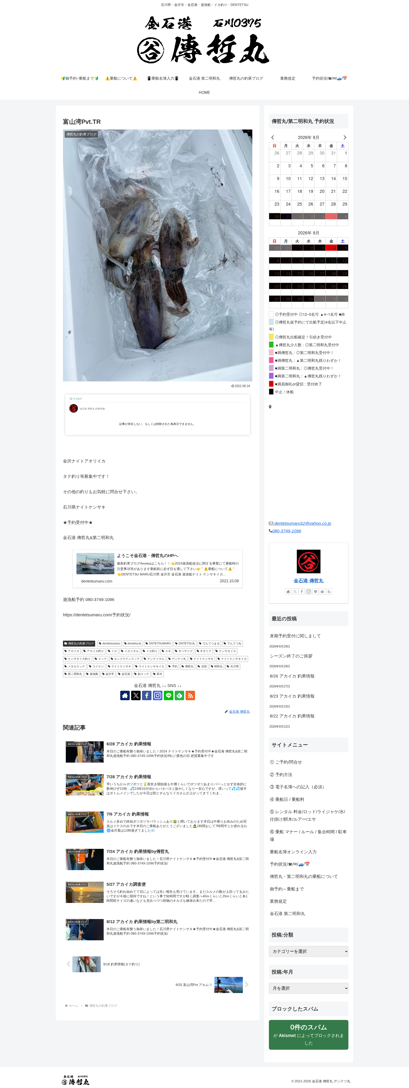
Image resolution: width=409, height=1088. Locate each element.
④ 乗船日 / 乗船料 (287, 799)
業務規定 (278, 901)
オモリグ (205, 651)
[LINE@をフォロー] (168, 695)
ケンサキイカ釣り (79, 659)
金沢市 (110, 674)
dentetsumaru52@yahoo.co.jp (302, 523)
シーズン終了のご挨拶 (291, 656)
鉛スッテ (143, 674)
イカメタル (131, 651)
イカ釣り (152, 651)
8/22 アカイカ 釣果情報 (292, 716)
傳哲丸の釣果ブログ (81, 643)
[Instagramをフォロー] (157, 695)
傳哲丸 (189, 666)
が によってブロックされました (308, 1036)
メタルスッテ (76, 666)
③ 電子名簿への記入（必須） (298, 787)
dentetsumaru (111, 643)
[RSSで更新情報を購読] (190, 695)
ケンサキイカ (227, 651)
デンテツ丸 (179, 659)
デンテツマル (155, 659)
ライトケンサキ (121, 666)
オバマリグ (185, 651)
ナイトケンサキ (203, 659)
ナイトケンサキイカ (234, 659)
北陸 (204, 666)
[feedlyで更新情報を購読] (179, 695)
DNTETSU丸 (187, 643)
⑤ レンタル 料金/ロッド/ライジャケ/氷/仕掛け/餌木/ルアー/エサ (307, 815)
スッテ (102, 659)
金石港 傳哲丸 (309, 580)
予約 (175, 666)
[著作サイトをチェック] (125, 695)
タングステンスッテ (127, 659)
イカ (114, 651)
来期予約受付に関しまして (295, 636)
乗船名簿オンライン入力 (293, 852)
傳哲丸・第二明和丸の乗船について (304, 876)
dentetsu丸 (135, 643)
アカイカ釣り (95, 651)
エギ (168, 651)
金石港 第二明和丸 (287, 913)
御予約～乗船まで (287, 889)
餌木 (159, 674)
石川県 (234, 666)
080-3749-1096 (286, 531)
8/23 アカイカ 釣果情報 (292, 696)
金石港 (126, 674)
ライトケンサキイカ (151, 666)
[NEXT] (343, 137)
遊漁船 (94, 674)
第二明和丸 (75, 674)
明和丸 (218, 666)
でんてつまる (211, 643)
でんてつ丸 (234, 643)
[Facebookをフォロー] (146, 695)
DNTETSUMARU (160, 643)
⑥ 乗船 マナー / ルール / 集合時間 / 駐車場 (308, 835)
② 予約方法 (281, 774)
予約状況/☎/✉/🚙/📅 (290, 864)
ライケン (98, 666)
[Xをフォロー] (136, 695)
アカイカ (73, 651)
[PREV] (273, 137)
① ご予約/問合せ (286, 762)
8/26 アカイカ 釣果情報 (292, 676)
